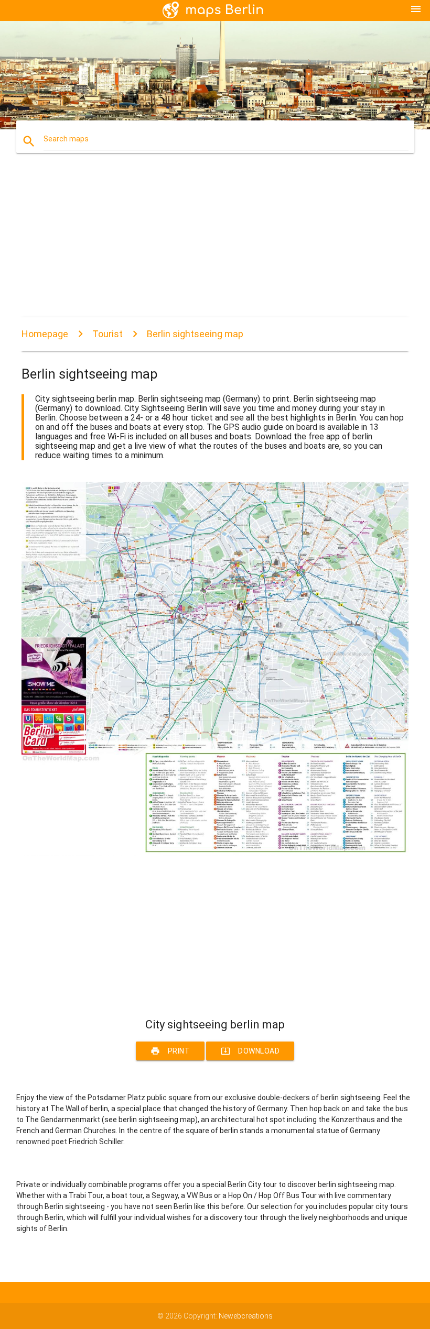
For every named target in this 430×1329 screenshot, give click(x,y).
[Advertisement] (215, 244)
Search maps (66, 139)
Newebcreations (246, 1316)
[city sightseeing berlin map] (215, 853)
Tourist (107, 333)
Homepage (45, 333)
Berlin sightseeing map (195, 333)
